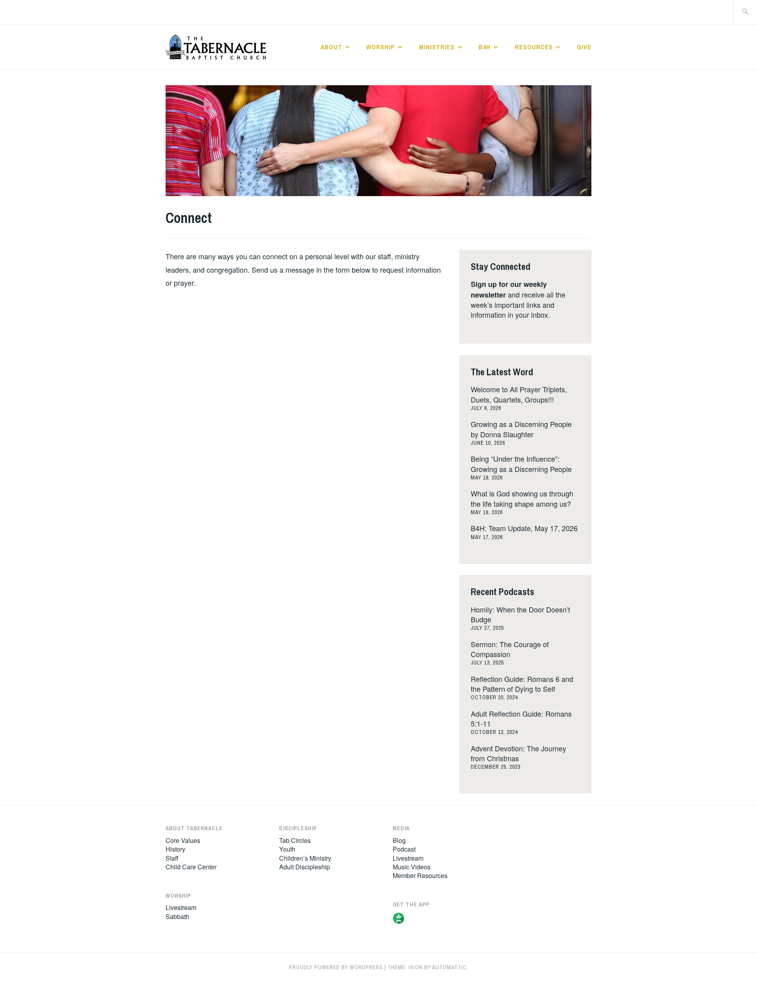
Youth (287, 849)
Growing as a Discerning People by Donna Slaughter (521, 429)
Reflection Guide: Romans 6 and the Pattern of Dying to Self (522, 684)
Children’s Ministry (305, 858)
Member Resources (420, 875)
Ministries (437, 47)
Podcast (404, 849)
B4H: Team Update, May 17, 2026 (524, 528)
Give (584, 47)
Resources (534, 47)
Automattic (449, 967)
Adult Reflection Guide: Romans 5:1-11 (521, 718)
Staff (172, 858)
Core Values (183, 840)
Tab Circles (295, 840)
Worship (380, 47)
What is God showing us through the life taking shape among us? (522, 498)
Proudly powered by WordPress (336, 967)
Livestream (181, 907)
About (331, 47)
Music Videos (412, 866)
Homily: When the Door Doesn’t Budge (520, 614)
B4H (484, 47)
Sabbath (177, 916)
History (175, 849)
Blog (399, 840)
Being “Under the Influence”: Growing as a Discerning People (521, 463)
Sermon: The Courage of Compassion (510, 649)
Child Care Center (191, 866)
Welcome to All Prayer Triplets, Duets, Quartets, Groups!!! (519, 394)
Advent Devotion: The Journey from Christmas (518, 753)
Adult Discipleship (304, 866)
